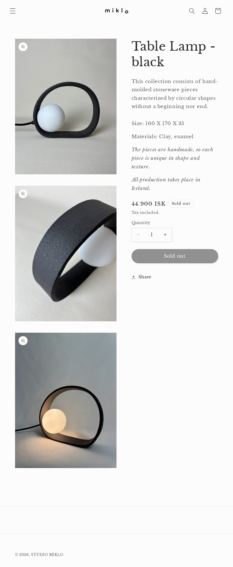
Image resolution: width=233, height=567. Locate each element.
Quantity (141, 222)
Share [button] (145, 277)
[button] (12, 10)
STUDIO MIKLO (47, 555)
